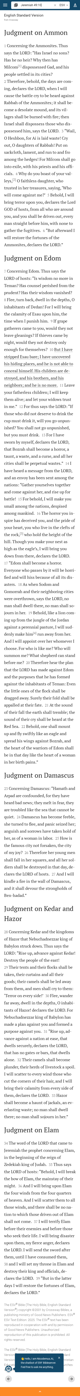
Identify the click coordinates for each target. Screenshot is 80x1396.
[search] (36, 5)
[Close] (59, 1357)
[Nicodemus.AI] (8, 1369)
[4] (34, 633)
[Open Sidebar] (40, 1391)
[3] (21, 533)
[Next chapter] (71, 1379)
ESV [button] (62, 5)
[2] (14, 180)
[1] (19, 66)
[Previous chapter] (8, 1379)
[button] (5, 5)
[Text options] (75, 5)
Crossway (13, 20)
